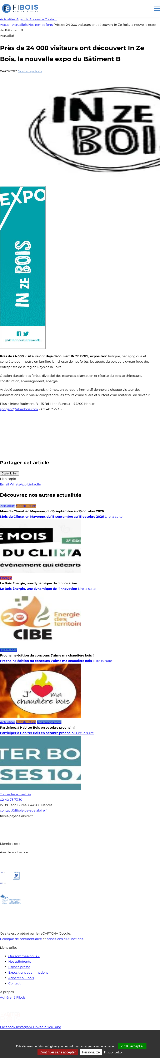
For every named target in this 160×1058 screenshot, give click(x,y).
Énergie (6, 578)
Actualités (20, 25)
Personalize (91, 1052)
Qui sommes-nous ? (24, 956)
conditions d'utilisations (65, 939)
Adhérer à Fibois (21, 978)
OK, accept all (133, 1046)
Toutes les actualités (15, 794)
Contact (14, 983)
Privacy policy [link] (113, 1052)
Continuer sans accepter (58, 1052)
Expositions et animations (28, 972)
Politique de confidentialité (21, 939)
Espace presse (19, 967)
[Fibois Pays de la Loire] (20, 8)
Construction (26, 506)
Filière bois (8, 650)
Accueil (5, 25)
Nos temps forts (40, 25)
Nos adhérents (19, 961)
